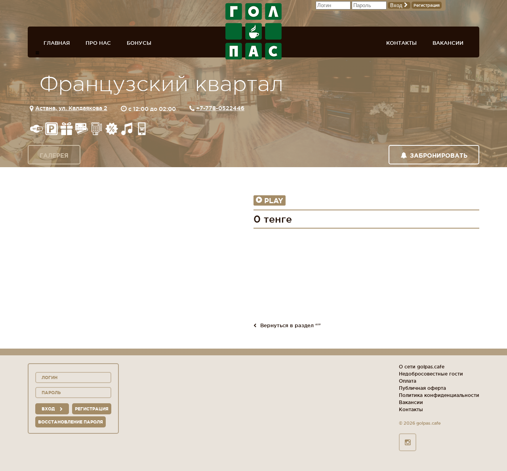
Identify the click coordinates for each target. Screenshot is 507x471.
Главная (57, 43)
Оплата (407, 380)
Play (273, 200)
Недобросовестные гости (431, 373)
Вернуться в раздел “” (290, 325)
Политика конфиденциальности (439, 395)
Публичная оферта (422, 388)
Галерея (54, 155)
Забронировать (438, 155)
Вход (397, 5)
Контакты (401, 43)
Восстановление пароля (70, 422)
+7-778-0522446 (220, 108)
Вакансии (448, 43)
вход (49, 408)
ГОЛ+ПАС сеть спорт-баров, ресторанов (253, 31)
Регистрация (427, 5)
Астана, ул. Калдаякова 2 (71, 108)
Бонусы (139, 43)
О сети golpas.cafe (421, 366)
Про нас (98, 43)
